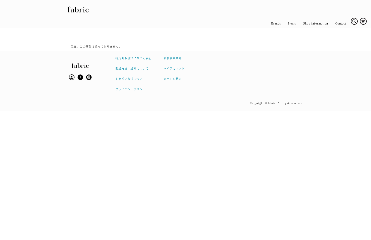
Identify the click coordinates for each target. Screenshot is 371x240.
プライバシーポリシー (131, 89)
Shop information (315, 23)
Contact (340, 23)
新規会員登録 (173, 58)
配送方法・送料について (132, 68)
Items (292, 23)
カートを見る (173, 78)
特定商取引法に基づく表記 (134, 58)
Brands (276, 23)
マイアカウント (174, 68)
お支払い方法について (131, 78)
